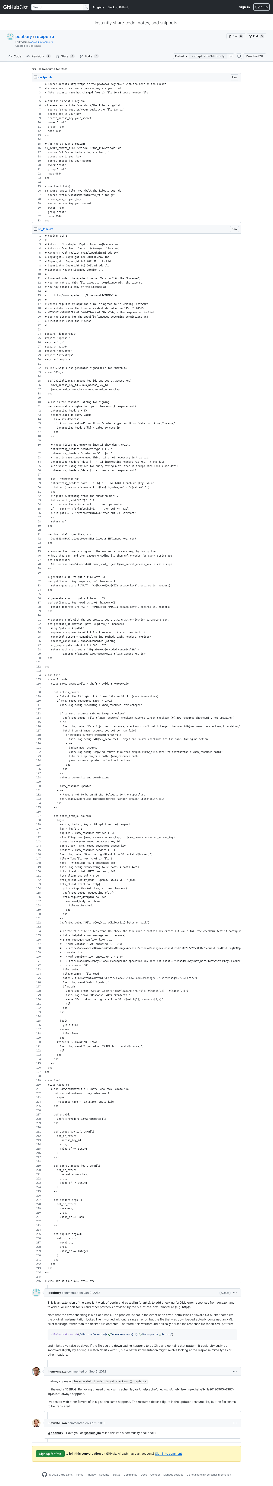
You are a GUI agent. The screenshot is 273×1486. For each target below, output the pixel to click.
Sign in (244, 7)
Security (104, 1474)
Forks (91, 56)
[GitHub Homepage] (44, 1474)
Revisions (40, 56)
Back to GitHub (118, 7)
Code (17, 56)
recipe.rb (44, 36)
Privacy (91, 1474)
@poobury (55, 1433)
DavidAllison (57, 1423)
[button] (230, 56)
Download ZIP (254, 56)
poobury (23, 36)
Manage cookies (173, 1474)
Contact (155, 1474)
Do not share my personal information (209, 1474)
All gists (98, 7)
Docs (144, 1474)
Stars (67, 56)
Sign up (261, 7)
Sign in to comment (168, 1453)
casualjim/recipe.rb (41, 42)
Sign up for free (50, 1453)
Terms (79, 1474)
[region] (136, 152)
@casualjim (92, 1433)
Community (130, 1474)
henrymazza (57, 1371)
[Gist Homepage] (15, 7)
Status (116, 1474)
